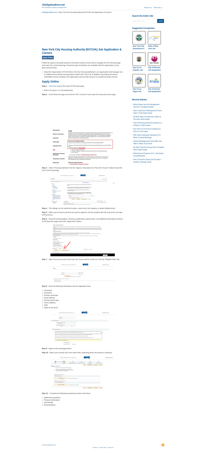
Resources (148, 7)
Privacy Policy (103, 447)
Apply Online (48, 57)
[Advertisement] (82, 31)
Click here (53, 86)
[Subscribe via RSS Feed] (163, 445)
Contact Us (95, 447)
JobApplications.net (53, 4)
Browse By (157, 7)
